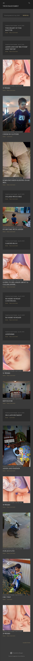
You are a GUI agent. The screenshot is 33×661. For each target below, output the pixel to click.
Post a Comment (13, 32)
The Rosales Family (10, 6)
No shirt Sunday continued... (12, 300)
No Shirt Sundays (13, 317)
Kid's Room (8, 401)
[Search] (29, 2)
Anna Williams (21, 656)
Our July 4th (8, 551)
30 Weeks (6, 505)
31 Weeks (6, 373)
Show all (26, 15)
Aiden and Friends (11, 468)
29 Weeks (6, 633)
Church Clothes (11, 134)
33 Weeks (6, 88)
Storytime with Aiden (13, 229)
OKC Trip (7, 597)
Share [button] (6, 32)
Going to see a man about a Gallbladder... (15, 283)
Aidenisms (9, 334)
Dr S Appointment (13, 415)
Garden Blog (11, 243)
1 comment (9, 136)
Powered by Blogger (18, 653)
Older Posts (26, 642)
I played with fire (13, 196)
